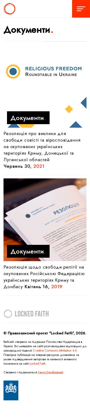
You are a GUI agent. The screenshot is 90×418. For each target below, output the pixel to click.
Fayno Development (50, 372)
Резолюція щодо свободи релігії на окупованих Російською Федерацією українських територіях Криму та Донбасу (44, 277)
